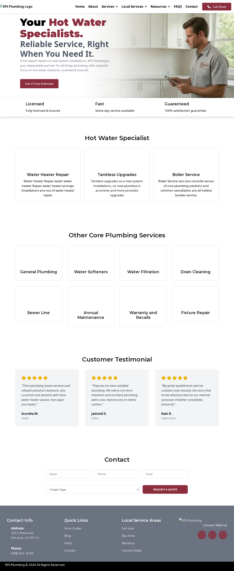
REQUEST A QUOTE (165, 489)
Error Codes (72, 528)
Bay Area (128, 535)
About (93, 6)
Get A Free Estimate (39, 83)
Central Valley (132, 550)
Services (107, 6)
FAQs (68, 543)
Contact (192, 6)
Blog (67, 535)
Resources (158, 6)
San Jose (128, 528)
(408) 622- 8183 (22, 553)
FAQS (178, 6)
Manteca (128, 543)
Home (80, 6)
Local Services (132, 6)
